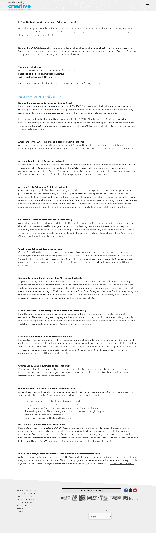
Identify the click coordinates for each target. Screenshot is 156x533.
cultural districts (26, 500)
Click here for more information (118, 148)
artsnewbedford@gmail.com (86, 83)
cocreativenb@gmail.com (121, 233)
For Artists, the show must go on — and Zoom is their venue (69, 408)
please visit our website (82, 298)
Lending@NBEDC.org (89, 125)
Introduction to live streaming (48, 414)
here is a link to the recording (67, 441)
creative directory (26, 497)
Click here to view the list (98, 174)
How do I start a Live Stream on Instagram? (57, 404)
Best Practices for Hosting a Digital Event (52, 418)
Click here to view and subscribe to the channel (41, 236)
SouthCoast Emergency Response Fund (97, 291)
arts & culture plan (27, 491)
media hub (22, 506)
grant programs (25, 503)
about (20, 509)
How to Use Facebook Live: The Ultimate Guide (58, 401)
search (20, 512)
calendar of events (27, 494)
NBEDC (107, 119)
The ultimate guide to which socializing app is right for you (75, 411)
